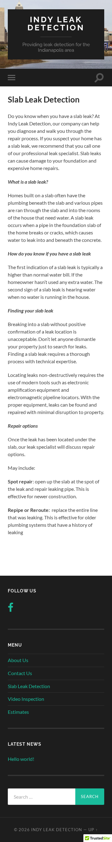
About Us (18, 660)
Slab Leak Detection (29, 686)
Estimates (18, 712)
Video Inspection (26, 699)
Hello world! (21, 759)
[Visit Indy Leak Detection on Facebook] (10, 609)
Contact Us (20, 673)
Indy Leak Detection (56, 23)
